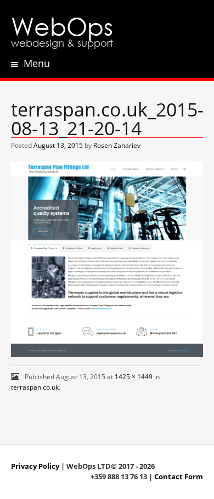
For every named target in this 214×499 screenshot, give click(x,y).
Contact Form (178, 476)
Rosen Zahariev (116, 145)
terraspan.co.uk (35, 387)
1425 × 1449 (134, 376)
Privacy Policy (35, 466)
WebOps (62, 25)
